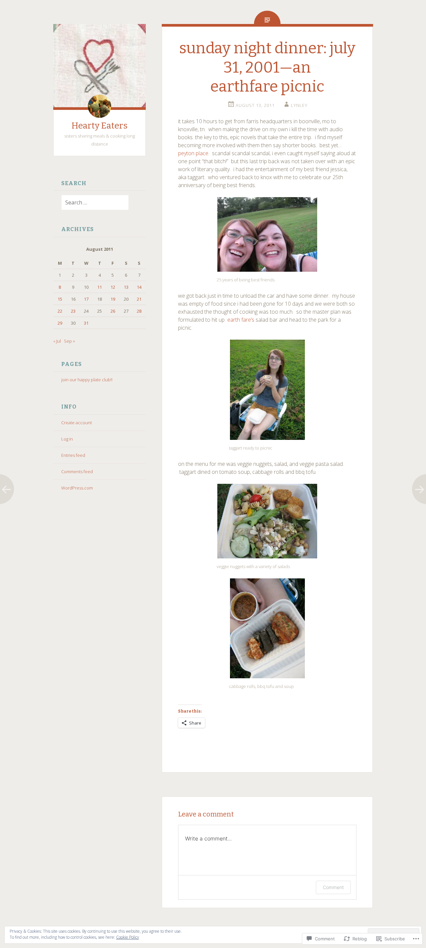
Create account (76, 423)
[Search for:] (91, 203)
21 (139, 299)
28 (139, 311)
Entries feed (73, 455)
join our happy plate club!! (86, 380)
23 (73, 311)
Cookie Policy (127, 937)
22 (60, 311)
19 (112, 299)
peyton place (193, 153)
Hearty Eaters (99, 126)
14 (139, 287)
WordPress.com (77, 488)
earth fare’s (240, 319)
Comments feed (77, 471)
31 (86, 323)
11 (99, 287)
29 (60, 323)
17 (86, 299)
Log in (67, 439)
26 (112, 311)
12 (112, 287)
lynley (299, 105)
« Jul (57, 341)
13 (126, 287)
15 (60, 299)
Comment (333, 887)
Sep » (69, 341)
